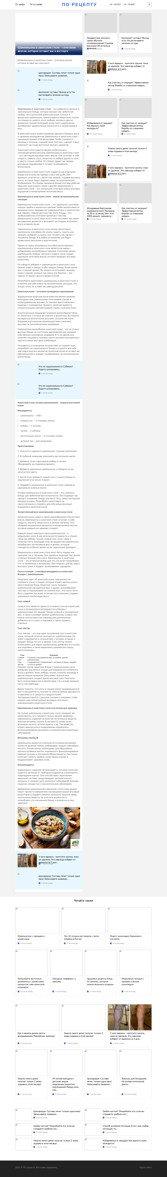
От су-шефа (36, 4)
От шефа (20, 4)
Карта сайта (146, 1167)
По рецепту (79, 4)
